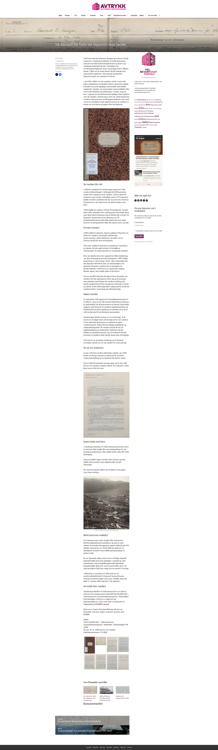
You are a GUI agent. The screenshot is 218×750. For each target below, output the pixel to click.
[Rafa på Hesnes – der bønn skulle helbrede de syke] (106, 690)
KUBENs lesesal (102, 604)
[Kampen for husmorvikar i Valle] (122, 690)
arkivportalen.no (90, 601)
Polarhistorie (138, 116)
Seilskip (141, 119)
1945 (135, 102)
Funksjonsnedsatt (62, 65)
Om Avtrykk (152, 15)
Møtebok (136, 111)
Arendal (146, 102)
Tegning (137, 127)
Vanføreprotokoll (68, 69)
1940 (157, 100)
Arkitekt (151, 102)
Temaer (67, 15)
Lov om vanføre (68, 67)
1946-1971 (123, 747)
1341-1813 (89, 747)
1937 (57, 63)
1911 (152, 99)
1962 (143, 102)
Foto (141, 108)
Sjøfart (145, 122)
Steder (83, 15)
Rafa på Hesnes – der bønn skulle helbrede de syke (105, 698)
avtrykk (60, 58)
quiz (157, 116)
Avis (144, 105)
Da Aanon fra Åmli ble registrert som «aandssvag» (89, 698)
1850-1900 (102, 747)
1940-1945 (116, 747)
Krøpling (59, 67)
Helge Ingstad (73, 65)
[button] (89, 645)
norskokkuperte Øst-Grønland (110, 563)
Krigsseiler (159, 108)
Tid (75, 15)
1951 (138, 102)
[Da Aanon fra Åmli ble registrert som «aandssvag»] (90, 690)
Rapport (136, 119)
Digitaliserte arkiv (120, 15)
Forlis (136, 108)
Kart (156, 108)
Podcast (93, 15)
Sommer (151, 125)
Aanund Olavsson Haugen (68, 63)
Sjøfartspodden (155, 122)
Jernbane (150, 108)
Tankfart (155, 125)
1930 (154, 99)
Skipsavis (136, 125)
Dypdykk (134, 15)
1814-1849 (95, 747)
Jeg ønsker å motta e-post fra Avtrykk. (149, 231)
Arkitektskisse (158, 102)
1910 (150, 99)
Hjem (60, 15)
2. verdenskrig (140, 100)
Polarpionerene (149, 116)
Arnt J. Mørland (138, 105)
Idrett (146, 108)
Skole (148, 125)
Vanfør (58, 69)
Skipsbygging (142, 125)
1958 (140, 102)
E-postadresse (139, 222)
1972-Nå (129, 747)
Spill (109, 15)
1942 (160, 99)
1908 (147, 99)
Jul (153, 108)
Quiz (101, 15)
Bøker (142, 15)
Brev (148, 104)
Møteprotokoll (143, 111)
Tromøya (144, 127)
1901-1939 (109, 747)
